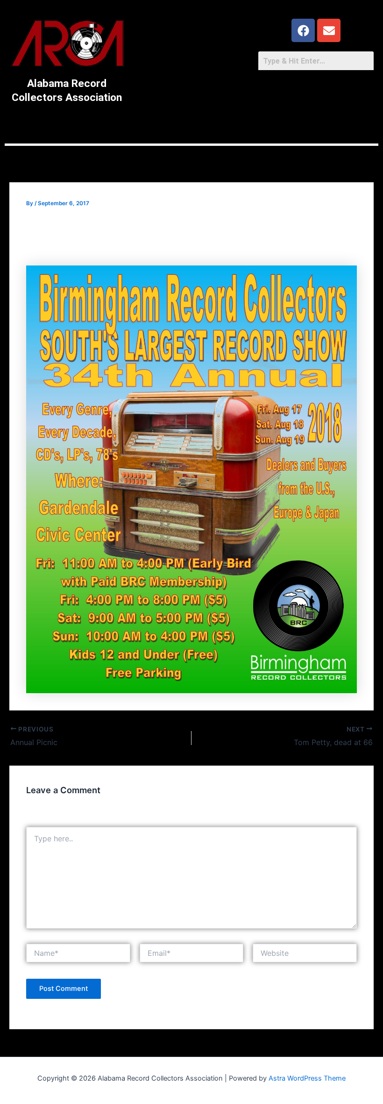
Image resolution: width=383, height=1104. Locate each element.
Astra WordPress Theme (307, 1078)
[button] (191, 119)
